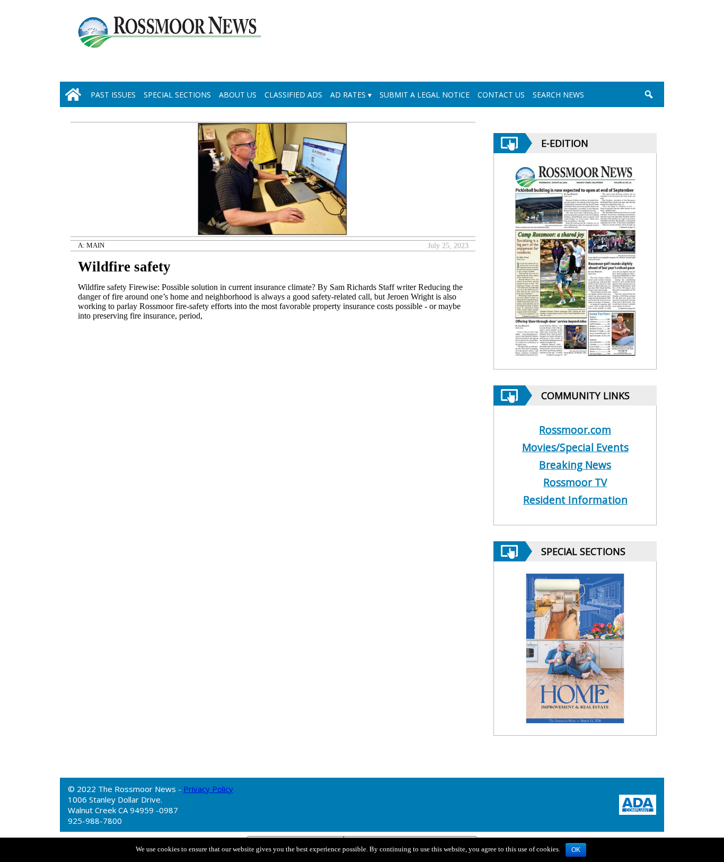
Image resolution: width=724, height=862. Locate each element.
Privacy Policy (208, 789)
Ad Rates (348, 95)
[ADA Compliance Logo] (637, 803)
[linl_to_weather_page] (612, 43)
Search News (558, 95)
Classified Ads (293, 95)
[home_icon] (73, 94)
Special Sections (177, 95)
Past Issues (113, 95)
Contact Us (501, 95)
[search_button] (648, 94)
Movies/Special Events (575, 447)
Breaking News (575, 465)
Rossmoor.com (575, 430)
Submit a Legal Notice (424, 95)
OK (575, 850)
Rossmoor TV (575, 482)
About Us (238, 95)
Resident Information (575, 499)
